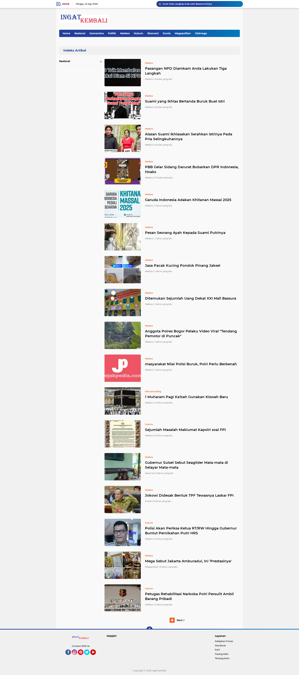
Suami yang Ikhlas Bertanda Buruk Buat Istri (185, 101)
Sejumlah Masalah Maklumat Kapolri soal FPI (185, 430)
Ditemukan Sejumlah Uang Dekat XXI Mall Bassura (190, 298)
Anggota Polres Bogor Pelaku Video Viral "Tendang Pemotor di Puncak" (191, 333)
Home (65, 4)
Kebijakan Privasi (224, 641)
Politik (112, 33)
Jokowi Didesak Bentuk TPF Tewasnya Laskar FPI (189, 495)
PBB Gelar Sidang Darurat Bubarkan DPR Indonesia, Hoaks (192, 169)
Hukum (138, 33)
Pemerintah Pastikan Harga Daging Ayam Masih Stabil (191, 4)
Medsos (125, 33)
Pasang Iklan (221, 654)
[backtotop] (149, 629)
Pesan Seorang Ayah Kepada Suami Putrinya (185, 233)
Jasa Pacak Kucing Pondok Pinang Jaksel (182, 265)
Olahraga (201, 33)
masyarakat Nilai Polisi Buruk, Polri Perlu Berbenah (191, 364)
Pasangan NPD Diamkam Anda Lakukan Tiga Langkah (186, 70)
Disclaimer (220, 645)
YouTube (95, 656)
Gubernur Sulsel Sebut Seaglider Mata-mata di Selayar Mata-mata (186, 464)
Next (180, 620)
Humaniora (96, 33)
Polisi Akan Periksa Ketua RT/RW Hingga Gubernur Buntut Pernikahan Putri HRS (191, 530)
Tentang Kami (222, 658)
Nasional (79, 33)
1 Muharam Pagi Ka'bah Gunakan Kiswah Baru (186, 397)
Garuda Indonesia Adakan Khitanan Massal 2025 (188, 200)
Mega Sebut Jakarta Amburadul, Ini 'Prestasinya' (188, 561)
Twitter (88, 656)
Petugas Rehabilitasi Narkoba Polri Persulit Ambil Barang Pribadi (189, 596)
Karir (217, 649)
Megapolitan (183, 33)
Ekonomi (153, 33)
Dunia (167, 33)
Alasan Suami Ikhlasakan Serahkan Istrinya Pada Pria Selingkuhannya (188, 136)
